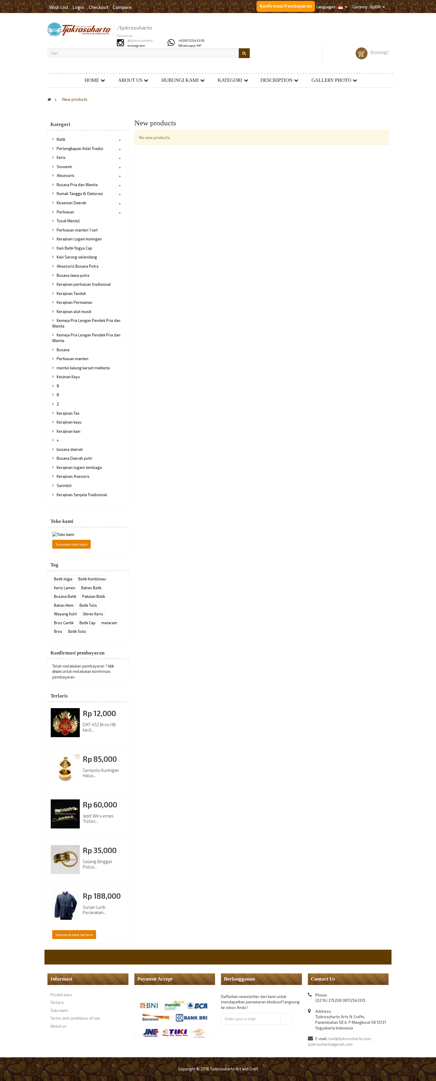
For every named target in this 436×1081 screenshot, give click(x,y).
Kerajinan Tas (68, 413)
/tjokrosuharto (134, 28)
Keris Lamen (64, 587)
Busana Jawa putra (73, 275)
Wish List (58, 7)
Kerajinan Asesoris (73, 476)
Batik (61, 139)
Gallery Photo (331, 80)
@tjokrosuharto (140, 40)
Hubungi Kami (180, 80)
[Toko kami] (88, 534)
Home (92, 80)
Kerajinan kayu (69, 422)
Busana (63, 349)
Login (79, 7)
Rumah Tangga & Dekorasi (80, 193)
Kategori (230, 80)
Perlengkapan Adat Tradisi (80, 148)
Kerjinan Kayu (68, 376)
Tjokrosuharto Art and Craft (234, 1068)
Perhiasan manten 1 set (77, 230)
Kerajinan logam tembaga (79, 467)
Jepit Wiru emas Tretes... (98, 818)
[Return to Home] (49, 99)
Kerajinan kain (68, 431)
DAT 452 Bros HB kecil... (99, 727)
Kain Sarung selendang (77, 257)
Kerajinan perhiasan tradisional (84, 284)
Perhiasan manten (72, 358)
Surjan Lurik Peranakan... (94, 909)
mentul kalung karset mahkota (83, 367)
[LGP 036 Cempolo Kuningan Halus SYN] (65, 768)
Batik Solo (77, 631)
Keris (61, 157)
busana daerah (70, 449)
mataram (109, 622)
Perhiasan (65, 212)
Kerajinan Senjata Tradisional (82, 494)
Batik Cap (87, 622)
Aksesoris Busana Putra (77, 266)
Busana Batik (65, 596)
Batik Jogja (63, 579)
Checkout (98, 7)
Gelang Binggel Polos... (97, 864)
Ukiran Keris (93, 613)
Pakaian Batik (93, 596)
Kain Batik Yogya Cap (74, 248)
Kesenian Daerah (71, 202)
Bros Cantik (64, 622)
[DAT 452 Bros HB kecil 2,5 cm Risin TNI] (65, 722)
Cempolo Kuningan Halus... (101, 772)
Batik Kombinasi (92, 579)
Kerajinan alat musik (74, 311)
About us (130, 80)
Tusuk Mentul (68, 220)
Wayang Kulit (65, 613)
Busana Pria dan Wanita (77, 184)
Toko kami (61, 521)
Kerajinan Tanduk (71, 293)
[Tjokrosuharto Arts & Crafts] (79, 29)
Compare (122, 7)
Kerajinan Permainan (74, 302)
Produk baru (61, 994)
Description (276, 80)
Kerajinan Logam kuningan (79, 239)
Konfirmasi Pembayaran (286, 6)
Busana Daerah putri (74, 458)
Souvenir (64, 166)
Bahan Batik (91, 587)
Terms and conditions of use (75, 1018)
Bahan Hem (64, 605)
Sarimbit (64, 485)
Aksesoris (65, 175)
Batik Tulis (88, 605)
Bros (58, 631)
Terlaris (59, 696)
